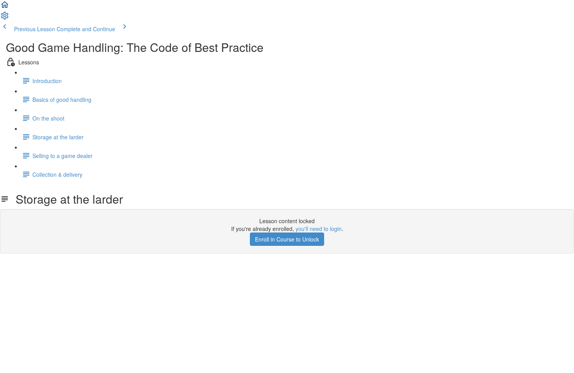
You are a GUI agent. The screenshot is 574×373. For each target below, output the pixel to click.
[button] (4, 7)
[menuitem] (4, 18)
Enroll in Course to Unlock (287, 239)
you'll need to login (319, 229)
